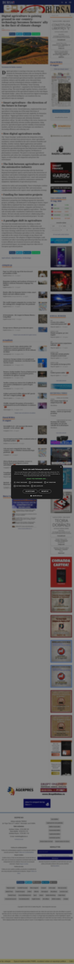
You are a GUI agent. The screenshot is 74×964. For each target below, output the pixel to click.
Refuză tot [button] (45, 491)
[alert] (37, 482)
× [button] (61, 467)
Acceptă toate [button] (30, 491)
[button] (37, 479)
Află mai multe (46, 475)
